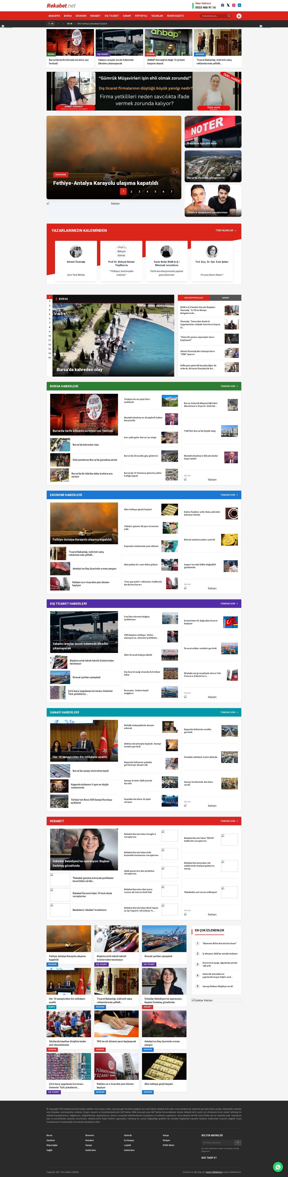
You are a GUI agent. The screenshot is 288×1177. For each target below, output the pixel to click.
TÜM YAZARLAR (224, 230)
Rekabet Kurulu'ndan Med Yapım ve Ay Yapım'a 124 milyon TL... (141, 909)
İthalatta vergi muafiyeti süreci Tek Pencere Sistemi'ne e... (202, 674)
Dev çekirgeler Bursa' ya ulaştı (140, 437)
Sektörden (90, 1150)
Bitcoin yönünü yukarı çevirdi (199, 539)
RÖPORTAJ (141, 16)
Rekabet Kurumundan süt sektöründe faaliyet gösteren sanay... (199, 866)
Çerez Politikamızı (214, 1172)
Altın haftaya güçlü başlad (138, 509)
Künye (166, 1135)
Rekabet (89, 1140)
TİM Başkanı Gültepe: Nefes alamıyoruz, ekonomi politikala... (141, 636)
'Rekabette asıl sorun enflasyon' (200, 892)
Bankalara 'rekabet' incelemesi (89, 910)
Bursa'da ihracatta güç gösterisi (141, 456)
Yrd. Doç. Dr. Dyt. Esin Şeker (212, 261)
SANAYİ (127, 16)
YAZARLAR (157, 16)
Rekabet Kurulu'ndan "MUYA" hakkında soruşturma (199, 839)
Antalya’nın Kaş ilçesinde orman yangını (94, 568)
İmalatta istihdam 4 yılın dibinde (201, 757)
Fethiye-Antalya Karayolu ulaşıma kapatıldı (105, 183)
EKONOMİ (81, 16)
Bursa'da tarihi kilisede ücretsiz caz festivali (83, 431)
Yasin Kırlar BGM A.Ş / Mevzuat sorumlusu (167, 263)
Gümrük (128, 1135)
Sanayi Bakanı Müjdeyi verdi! (217, 986)
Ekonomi (89, 1135)
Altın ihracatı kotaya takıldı (138, 655)
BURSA (68, 16)
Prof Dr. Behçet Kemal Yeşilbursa (121, 263)
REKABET (95, 16)
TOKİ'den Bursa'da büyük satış (200, 431)
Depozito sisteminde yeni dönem (141, 546)
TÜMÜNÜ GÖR (227, 386)
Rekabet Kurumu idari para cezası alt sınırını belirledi (138, 890)
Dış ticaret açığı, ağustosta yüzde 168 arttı (219, 964)
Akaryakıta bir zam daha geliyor (141, 564)
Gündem (50, 1140)
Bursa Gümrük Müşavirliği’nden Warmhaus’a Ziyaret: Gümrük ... (201, 404)
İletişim (166, 1140)
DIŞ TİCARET (112, 16)
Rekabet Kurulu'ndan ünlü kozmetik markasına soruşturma (141, 854)
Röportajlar (52, 1145)
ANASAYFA (54, 16)
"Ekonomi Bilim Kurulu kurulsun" (219, 943)
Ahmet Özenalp (76, 261)
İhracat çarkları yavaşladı (86, 677)
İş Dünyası (129, 1140)
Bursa (49, 1135)
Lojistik (127, 1145)
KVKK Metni (168, 1145)
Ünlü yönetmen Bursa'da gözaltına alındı (95, 460)
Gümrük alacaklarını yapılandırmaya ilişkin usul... (217, 975)
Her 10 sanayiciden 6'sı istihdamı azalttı (80, 757)
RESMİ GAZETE (175, 16)
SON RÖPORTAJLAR (193, 298)
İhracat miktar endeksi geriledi (200, 648)
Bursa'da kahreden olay (79, 369)
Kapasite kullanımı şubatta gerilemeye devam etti (138, 763)
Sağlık (49, 1150)
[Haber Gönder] (278, 1167)
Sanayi (88, 1145)
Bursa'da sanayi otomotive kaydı (91, 771)
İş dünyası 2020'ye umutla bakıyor (220, 953)
